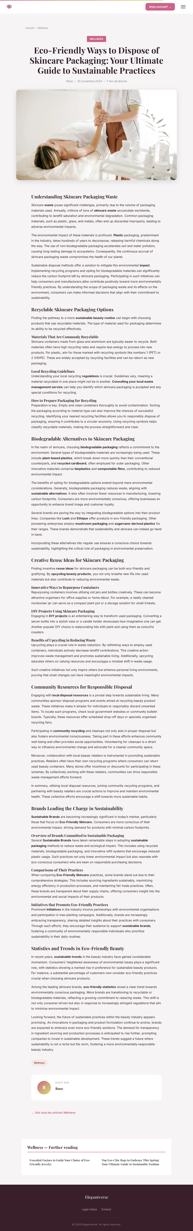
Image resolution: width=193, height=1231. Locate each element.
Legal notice (89, 1209)
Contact (106, 1209)
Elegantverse (96, 1197)
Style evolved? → (160, 6)
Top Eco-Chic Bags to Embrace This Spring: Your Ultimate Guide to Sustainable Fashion (130, 1162)
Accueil (30, 27)
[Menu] (183, 7)
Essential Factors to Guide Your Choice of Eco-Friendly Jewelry (60, 1162)
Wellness (43, 27)
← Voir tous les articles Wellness (53, 1112)
